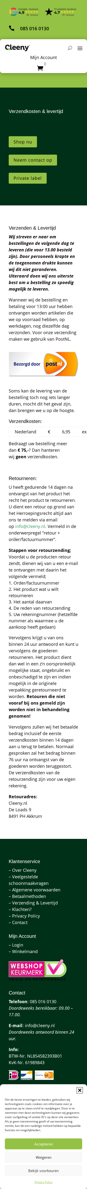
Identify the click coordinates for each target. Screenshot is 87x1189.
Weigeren (43, 1157)
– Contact (18, 922)
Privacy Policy (44, 1182)
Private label (28, 178)
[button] (79, 1090)
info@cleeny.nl (30, 526)
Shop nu (23, 142)
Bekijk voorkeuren (43, 1170)
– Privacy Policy (24, 916)
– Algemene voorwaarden (34, 890)
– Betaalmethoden (27, 896)
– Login (16, 945)
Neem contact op (33, 160)
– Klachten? (20, 909)
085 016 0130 (34, 28)
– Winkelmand (23, 951)
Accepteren (43, 1144)
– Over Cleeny (22, 870)
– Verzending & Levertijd (33, 903)
